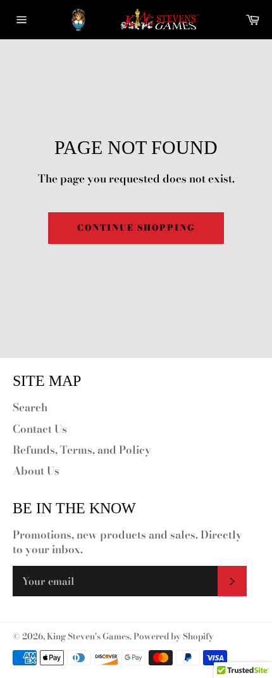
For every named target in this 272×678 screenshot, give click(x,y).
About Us (36, 471)
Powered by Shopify (173, 636)
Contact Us (40, 429)
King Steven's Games (88, 636)
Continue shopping (135, 227)
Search (30, 407)
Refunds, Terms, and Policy (82, 450)
